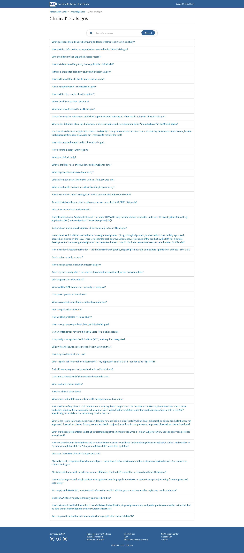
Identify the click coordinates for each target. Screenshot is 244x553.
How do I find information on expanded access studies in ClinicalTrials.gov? (90, 49)
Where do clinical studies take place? (70, 101)
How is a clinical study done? (66, 391)
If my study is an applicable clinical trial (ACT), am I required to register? (88, 339)
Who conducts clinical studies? (67, 384)
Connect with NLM (57, 534)
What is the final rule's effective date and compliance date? (81, 164)
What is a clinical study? (64, 157)
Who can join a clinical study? (67, 309)
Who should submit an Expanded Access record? (76, 56)
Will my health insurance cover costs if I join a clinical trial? (81, 346)
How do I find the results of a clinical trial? (73, 94)
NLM (113, 545)
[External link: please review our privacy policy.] (52, 538)
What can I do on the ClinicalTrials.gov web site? (76, 453)
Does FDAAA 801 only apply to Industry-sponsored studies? (81, 497)
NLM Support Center (58, 11)
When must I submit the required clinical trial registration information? (87, 398)
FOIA (126, 536)
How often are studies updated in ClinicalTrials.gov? (78, 142)
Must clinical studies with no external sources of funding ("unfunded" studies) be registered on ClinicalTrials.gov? (109, 471)
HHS (123, 545)
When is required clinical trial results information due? (79, 301)
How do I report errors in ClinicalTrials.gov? (74, 86)
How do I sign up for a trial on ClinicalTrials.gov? (76, 264)
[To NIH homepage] (53, 3)
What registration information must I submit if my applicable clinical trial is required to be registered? (103, 361)
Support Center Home (185, 4)
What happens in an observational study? (73, 172)
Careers (164, 539)
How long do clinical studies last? (69, 354)
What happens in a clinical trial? (68, 279)
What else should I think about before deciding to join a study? (83, 187)
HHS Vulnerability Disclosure (136, 539)
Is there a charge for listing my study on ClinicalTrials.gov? (81, 71)
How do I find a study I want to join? (70, 149)
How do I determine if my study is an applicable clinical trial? (83, 64)
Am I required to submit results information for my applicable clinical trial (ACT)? (93, 516)
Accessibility (166, 536)
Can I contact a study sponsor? (67, 257)
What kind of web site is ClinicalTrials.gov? (73, 108)
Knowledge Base (78, 11)
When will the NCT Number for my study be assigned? (79, 287)
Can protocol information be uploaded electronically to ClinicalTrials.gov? (89, 227)
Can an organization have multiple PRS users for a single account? (85, 331)
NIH (118, 545)
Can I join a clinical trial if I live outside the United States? (81, 376)
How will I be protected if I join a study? (72, 316)
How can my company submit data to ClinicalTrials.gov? (80, 324)
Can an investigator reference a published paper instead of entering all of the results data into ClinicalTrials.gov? (108, 116)
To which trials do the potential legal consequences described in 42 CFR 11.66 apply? (94, 202)
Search (149, 33)
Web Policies (129, 534)
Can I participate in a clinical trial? (69, 294)
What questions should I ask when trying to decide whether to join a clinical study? (93, 41)
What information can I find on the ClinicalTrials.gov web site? (83, 179)
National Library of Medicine (73, 4)
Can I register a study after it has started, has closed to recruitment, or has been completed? (98, 272)
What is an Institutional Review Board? (71, 209)
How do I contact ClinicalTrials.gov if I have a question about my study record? (91, 194)
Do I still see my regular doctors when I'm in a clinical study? (82, 369)
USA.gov (129, 545)
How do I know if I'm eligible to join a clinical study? (78, 79)
